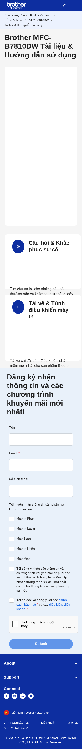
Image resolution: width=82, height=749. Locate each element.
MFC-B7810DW (39, 20)
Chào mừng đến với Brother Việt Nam (28, 15)
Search (65, 5)
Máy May (23, 558)
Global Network (35, 712)
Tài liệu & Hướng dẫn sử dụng (23, 25)
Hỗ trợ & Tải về (14, 20)
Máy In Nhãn (25, 548)
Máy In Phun (25, 518)
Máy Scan (23, 538)
